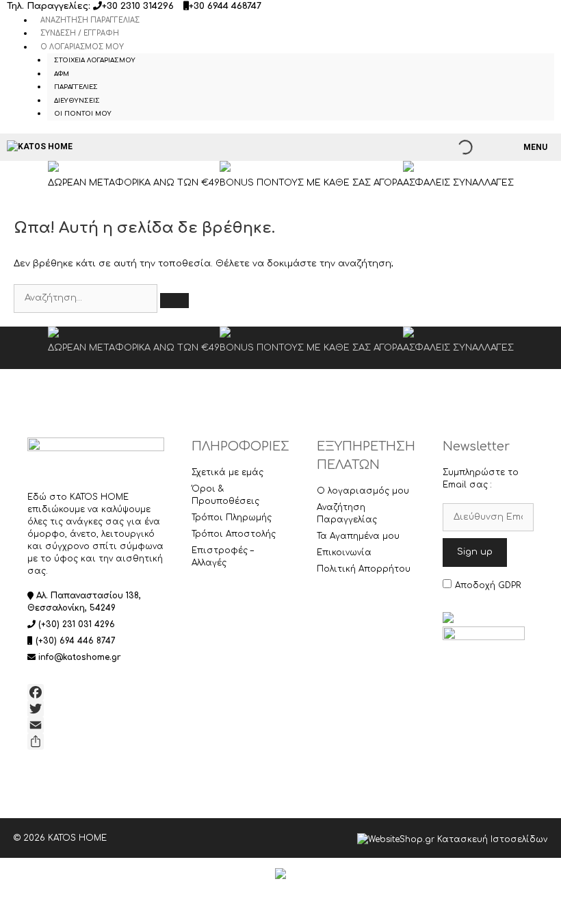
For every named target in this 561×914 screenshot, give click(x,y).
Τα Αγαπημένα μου (358, 536)
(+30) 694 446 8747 (76, 641)
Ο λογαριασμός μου (82, 47)
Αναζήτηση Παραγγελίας (90, 20)
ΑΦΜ (61, 74)
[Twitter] (95, 708)
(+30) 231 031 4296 (76, 624)
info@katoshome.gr (79, 657)
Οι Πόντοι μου (83, 113)
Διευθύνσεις (77, 100)
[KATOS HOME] (40, 147)
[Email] (95, 725)
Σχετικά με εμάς (227, 472)
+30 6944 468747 (225, 6)
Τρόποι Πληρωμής (232, 517)
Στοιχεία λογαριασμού (94, 60)
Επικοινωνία (344, 552)
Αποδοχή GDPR (488, 585)
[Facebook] (95, 692)
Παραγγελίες (76, 87)
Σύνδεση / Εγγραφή (79, 33)
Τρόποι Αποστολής (234, 534)
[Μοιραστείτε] (95, 741)
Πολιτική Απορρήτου (363, 569)
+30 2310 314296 (138, 6)
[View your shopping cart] (497, 147)
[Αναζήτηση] (174, 300)
